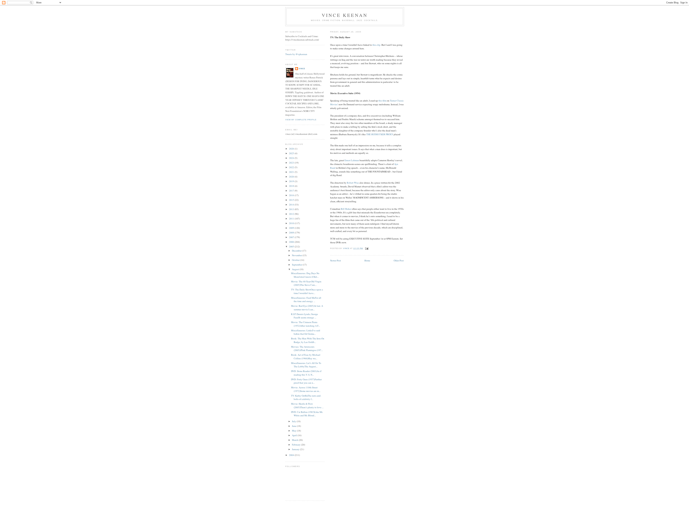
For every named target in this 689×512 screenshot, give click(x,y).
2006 (292, 241)
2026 (292, 148)
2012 (292, 213)
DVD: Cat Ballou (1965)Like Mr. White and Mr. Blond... (307, 413)
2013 (292, 209)
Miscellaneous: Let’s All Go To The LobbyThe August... (306, 364)
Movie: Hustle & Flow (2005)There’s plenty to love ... (307, 405)
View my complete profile (301, 120)
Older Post (399, 260)
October (296, 260)
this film (382, 100)
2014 (292, 204)
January (296, 449)
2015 (292, 200)
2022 (292, 167)
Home (367, 260)
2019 (292, 181)
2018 (292, 186)
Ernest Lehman (351, 160)
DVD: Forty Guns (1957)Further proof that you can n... (306, 381)
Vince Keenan (345, 15)
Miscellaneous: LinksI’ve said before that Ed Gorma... (305, 332)
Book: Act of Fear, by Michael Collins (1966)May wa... (305, 356)
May (294, 430)
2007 (292, 237)
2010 (292, 223)
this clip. (376, 44)
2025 (292, 153)
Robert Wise (353, 182)
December (297, 250)
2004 (292, 455)
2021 (292, 172)
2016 (292, 195)
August (295, 269)
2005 (292, 246)
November (297, 255)
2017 (292, 190)
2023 (292, 162)
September (297, 264)
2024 (292, 158)
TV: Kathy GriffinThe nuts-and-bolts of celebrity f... (306, 397)
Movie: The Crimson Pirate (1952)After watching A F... (305, 324)
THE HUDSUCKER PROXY (379, 134)
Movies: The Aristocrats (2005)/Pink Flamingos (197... (307, 348)
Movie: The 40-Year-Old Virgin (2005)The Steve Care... (306, 283)
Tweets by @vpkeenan (296, 54)
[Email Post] (367, 248)
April (294, 435)
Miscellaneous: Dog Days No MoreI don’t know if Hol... (305, 275)
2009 (292, 227)
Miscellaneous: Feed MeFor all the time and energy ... (306, 299)
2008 (292, 232)
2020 (292, 176)
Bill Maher (346, 208)
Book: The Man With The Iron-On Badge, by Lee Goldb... (307, 340)
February (296, 444)
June (294, 426)
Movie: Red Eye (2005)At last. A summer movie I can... (307, 307)
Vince (302, 69)
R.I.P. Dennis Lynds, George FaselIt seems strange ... (304, 315)
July (294, 421)
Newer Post (335, 260)
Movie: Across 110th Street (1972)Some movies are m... (305, 389)
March (295, 440)
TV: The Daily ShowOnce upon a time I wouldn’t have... (307, 291)
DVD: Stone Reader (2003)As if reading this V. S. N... (306, 372)
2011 (292, 218)
